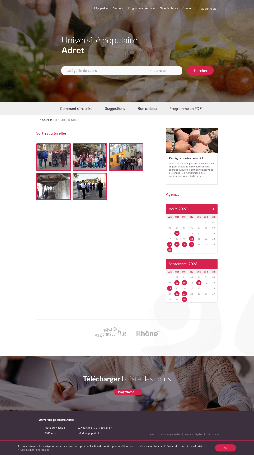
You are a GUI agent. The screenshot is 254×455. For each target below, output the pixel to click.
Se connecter (209, 8)
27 (191, 244)
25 (177, 244)
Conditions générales (169, 434)
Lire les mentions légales (34, 449)
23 (184, 293)
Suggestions (115, 108)
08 (177, 282)
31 (169, 249)
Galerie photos (169, 8)
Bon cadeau (147, 108)
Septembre (183, 264)
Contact (187, 8)
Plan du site (213, 434)
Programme (126, 392)
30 (184, 299)
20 (191, 238)
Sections (118, 8)
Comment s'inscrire (76, 108)
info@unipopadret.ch (90, 433)
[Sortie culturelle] (53, 157)
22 (177, 293)
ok (225, 448)
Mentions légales (193, 434)
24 (169, 244)
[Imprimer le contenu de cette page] (197, 119)
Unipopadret (101, 8)
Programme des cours (142, 8)
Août (178, 209)
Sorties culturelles (70, 119)
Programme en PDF (185, 108)
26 (184, 244)
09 (184, 282)
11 (177, 233)
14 (169, 288)
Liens (151, 434)
